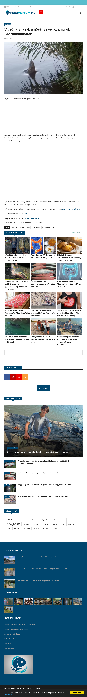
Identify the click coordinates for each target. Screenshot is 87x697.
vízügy (55, 528)
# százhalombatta (49, 227)
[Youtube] (73, 7)
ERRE (26, 214)
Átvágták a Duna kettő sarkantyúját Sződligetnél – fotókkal (41, 557)
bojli (18, 520)
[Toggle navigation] (41, 12)
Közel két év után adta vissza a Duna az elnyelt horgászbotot (42, 569)
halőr (54, 520)
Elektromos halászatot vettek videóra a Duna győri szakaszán (43, 496)
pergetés (46, 524)
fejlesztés (45, 520)
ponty (55, 524)
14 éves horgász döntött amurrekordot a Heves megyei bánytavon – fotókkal (38, 452)
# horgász (36, 227)
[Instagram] (70, 7)
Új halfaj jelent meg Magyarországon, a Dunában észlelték (41, 473)
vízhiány (45, 528)
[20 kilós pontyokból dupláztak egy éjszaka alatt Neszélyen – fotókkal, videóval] (38, 601)
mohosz (36, 524)
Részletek (8, 694)
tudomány (26, 528)
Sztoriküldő (43, 388)
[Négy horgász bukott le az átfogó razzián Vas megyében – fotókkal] (67, 601)
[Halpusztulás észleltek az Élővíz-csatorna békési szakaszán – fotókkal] (57, 601)
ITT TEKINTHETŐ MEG (71, 209)
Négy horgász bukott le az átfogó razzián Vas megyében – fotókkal (44, 485)
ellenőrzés (34, 520)
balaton (9, 520)
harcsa (62, 520)
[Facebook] (66, 7)
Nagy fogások (12, 448)
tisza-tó (16, 528)
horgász (13, 524)
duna (25, 520)
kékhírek (26, 524)
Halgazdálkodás (9, 461)
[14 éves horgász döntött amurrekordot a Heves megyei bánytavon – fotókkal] (77, 601)
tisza (8, 528)
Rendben (77, 692)
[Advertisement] (43, 117)
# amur (14, 227)
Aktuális (8, 24)
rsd (63, 524)
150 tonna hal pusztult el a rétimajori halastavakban (38, 581)
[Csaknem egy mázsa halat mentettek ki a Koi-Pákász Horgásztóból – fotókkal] (8, 609)
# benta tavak (25, 227)
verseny (36, 528)
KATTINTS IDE (32, 218)
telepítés (71, 524)
